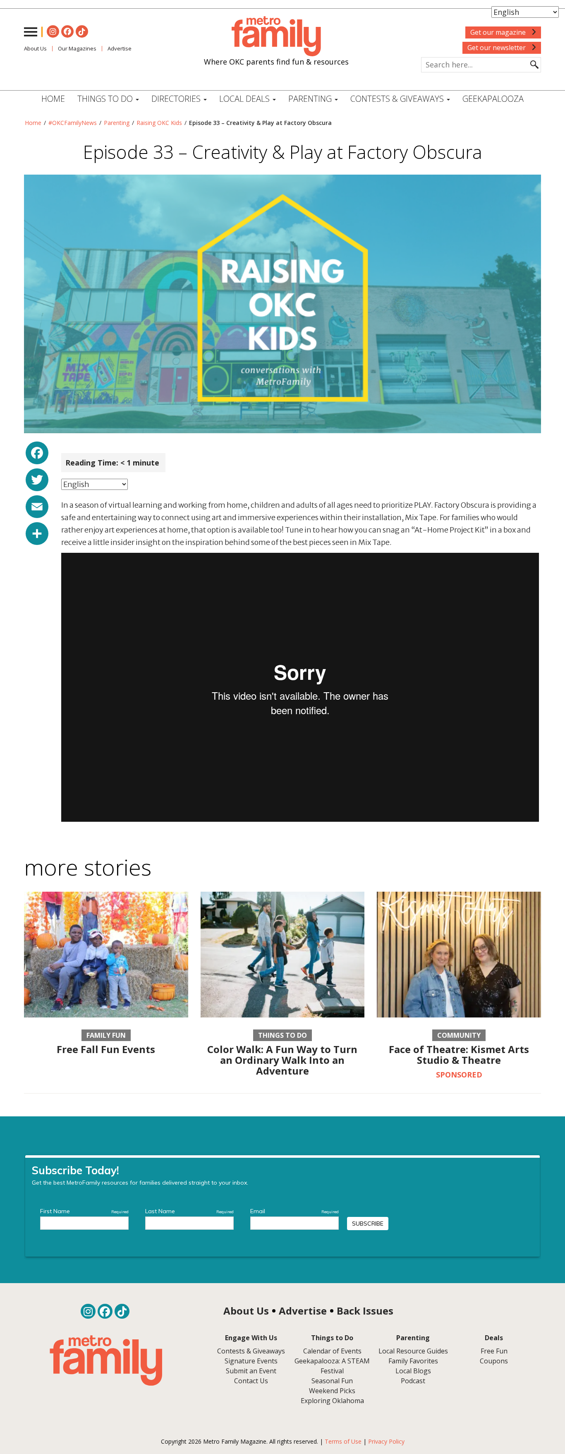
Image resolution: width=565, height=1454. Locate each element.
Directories (177, 98)
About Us (35, 48)
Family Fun (106, 1035)
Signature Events (251, 1360)
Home (53, 98)
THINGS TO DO (106, 98)
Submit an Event (251, 1370)
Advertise (120, 48)
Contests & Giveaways (398, 98)
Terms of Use (343, 1441)
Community (459, 1035)
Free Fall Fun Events (106, 1049)
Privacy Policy (386, 1441)
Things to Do (282, 1035)
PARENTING (311, 98)
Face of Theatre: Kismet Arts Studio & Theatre (459, 1054)
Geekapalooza (493, 98)
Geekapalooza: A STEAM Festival (332, 1365)
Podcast (413, 1380)
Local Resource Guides (413, 1351)
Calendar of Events (332, 1351)
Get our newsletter (497, 47)
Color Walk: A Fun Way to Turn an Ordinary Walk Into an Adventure (282, 1060)
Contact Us (251, 1380)
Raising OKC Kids (159, 123)
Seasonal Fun (332, 1380)
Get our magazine (498, 32)
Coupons (494, 1360)
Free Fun (494, 1351)
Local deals (245, 98)
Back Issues (365, 1310)
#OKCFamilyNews (72, 123)
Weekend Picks (332, 1390)
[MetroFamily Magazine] (276, 36)
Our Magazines (77, 48)
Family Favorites (413, 1360)
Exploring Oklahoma (332, 1400)
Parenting (116, 123)
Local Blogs (413, 1370)
